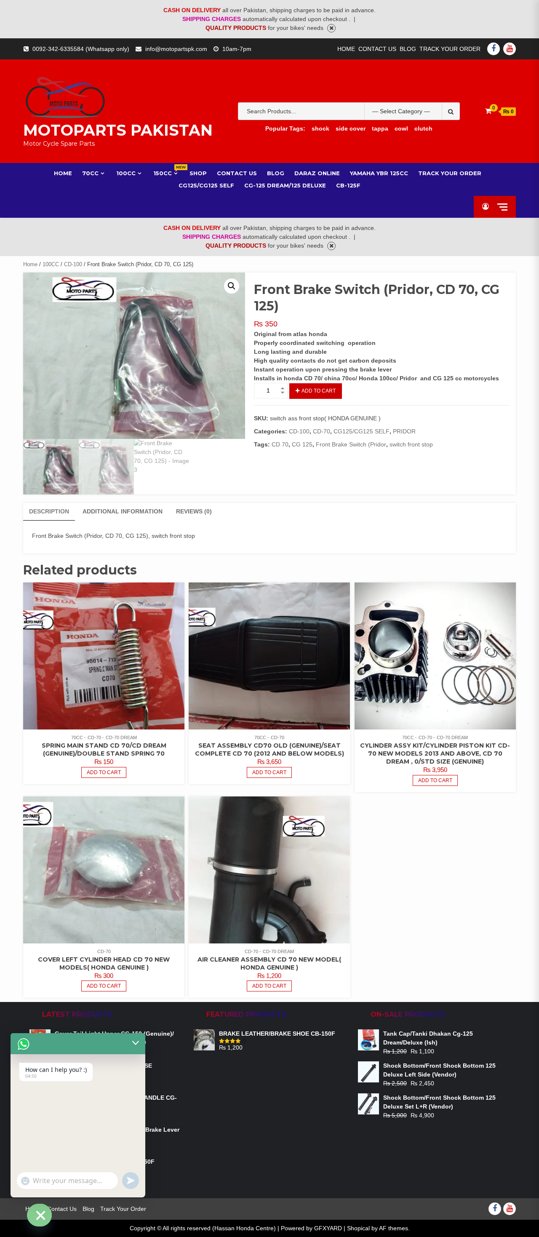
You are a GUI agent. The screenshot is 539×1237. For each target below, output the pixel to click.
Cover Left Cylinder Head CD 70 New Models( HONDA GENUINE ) (104, 963)
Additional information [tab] (123, 511)
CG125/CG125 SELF (362, 431)
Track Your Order (449, 48)
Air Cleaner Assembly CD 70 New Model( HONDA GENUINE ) (269, 963)
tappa (380, 128)
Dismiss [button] (331, 28)
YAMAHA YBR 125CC (379, 173)
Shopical (358, 1228)
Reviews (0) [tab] (194, 511)
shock (320, 128)
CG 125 (302, 444)
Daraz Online (317, 173)
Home (346, 48)
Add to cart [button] (104, 772)
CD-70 (321, 431)
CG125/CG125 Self (206, 185)
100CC (126, 173)
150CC (166, 172)
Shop (198, 173)
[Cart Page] (488, 111)
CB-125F (348, 185)
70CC (90, 173)
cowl (401, 128)
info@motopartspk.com (176, 48)
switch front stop (411, 444)
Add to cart (319, 391)
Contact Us (377, 48)
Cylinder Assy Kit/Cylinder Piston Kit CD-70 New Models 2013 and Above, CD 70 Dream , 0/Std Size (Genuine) (435, 753)
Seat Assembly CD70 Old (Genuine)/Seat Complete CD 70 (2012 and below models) (269, 749)
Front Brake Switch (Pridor (351, 444)
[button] (231, 286)
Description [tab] (49, 511)
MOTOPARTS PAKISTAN (118, 130)
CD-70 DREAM (121, 737)
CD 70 (280, 444)
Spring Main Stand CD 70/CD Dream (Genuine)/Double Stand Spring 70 (104, 749)
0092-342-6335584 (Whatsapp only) (80, 48)
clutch (423, 128)
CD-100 (73, 264)
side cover (351, 128)
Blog (408, 48)
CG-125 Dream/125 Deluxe (285, 185)
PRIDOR (404, 431)
